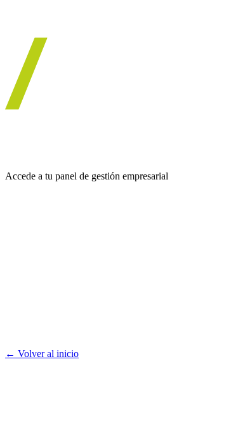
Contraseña (27, 257)
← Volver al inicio (42, 353)
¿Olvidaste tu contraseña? (71, 330)
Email (17, 215)
